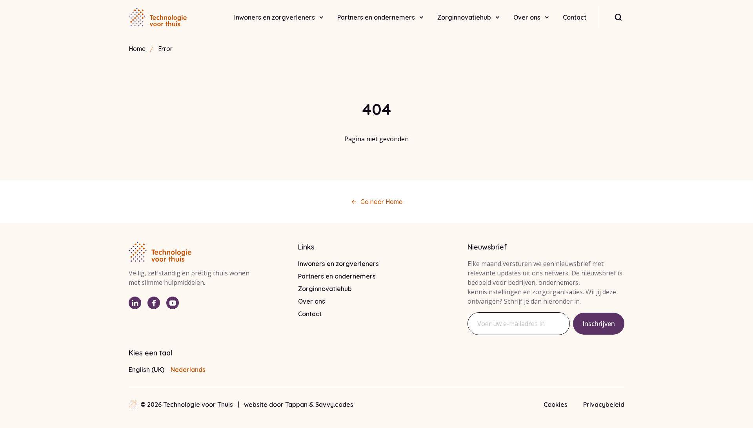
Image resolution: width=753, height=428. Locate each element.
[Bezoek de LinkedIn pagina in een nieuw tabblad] (135, 303)
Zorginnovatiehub (464, 17)
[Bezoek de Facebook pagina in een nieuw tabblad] (153, 303)
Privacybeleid (603, 404)
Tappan (297, 404)
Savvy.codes (334, 404)
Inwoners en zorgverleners (274, 17)
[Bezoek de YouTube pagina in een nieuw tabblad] (172, 303)
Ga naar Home (381, 202)
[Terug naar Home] (158, 17)
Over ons (526, 17)
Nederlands (188, 369)
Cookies (555, 404)
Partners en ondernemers (376, 17)
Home (137, 49)
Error (165, 49)
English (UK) (146, 369)
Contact (574, 17)
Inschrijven (598, 323)
